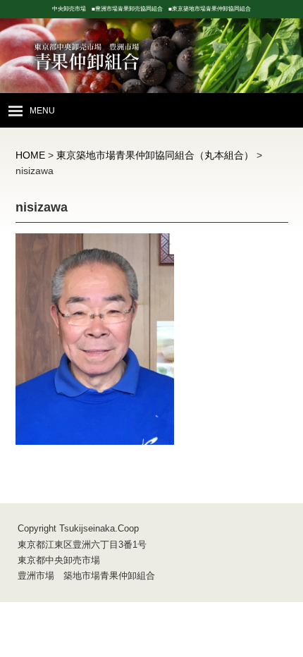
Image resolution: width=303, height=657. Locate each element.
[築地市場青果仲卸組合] (151, 72)
